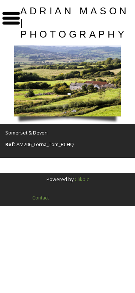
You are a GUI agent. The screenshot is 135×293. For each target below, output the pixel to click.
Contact (40, 198)
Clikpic (82, 179)
